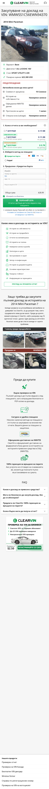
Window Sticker (8, 776)
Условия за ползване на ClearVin (20, 212)
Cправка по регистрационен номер (18, 781)
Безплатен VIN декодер (12, 771)
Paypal (9, 160)
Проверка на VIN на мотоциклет (16, 785)
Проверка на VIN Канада (13, 767)
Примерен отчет (9, 762)
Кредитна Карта (13, 156)
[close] (4, 3)
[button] (4, 92)
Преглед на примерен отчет (24, 284)
